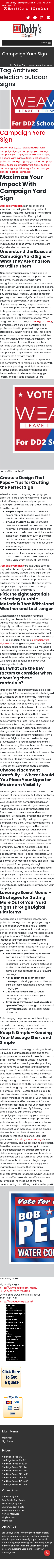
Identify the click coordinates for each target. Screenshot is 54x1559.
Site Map (10, 1351)
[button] (44, 43)
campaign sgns (36, 147)
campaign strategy (41, 321)
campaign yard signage (35, 151)
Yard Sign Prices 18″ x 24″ (14, 1463)
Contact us (11, 1357)
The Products (12, 1348)
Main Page (10, 1305)
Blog (25, 147)
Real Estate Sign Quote (13, 1329)
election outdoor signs (37, 154)
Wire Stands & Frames (13, 1510)
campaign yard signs (11, 154)
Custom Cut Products (15, 1311)
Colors (9, 1334)
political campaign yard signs (23, 165)
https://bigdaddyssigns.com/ (16, 1301)
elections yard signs (11, 158)
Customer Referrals (15, 1345)
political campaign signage (15, 161)
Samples (10, 1342)
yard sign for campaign (30, 1139)
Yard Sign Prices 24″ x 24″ (14, 1467)
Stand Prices (11, 1319)
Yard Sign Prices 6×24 (13, 1456)
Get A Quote (11, 1308)
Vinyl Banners (12, 1339)
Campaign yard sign (11, 206)
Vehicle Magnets (13, 1337)
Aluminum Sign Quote (13, 1507)
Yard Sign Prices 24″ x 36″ (14, 1470)
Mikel (28, 172)
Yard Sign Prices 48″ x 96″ (15, 1484)
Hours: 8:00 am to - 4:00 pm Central (27, 8)
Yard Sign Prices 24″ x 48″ (15, 1474)
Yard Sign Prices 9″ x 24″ (14, 1460)
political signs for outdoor (30, 168)
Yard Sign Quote (13, 1325)
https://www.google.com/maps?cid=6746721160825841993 (18, 1289)
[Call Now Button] (47, 1553)
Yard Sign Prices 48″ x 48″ (15, 1481)
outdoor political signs (35, 158)
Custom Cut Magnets (15, 1314)
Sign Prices (11, 1316)
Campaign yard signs (12, 565)
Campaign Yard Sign (23, 136)
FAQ (7, 1354)
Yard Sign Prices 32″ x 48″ (14, 1477)
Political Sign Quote (14, 1322)
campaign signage (10, 151)
